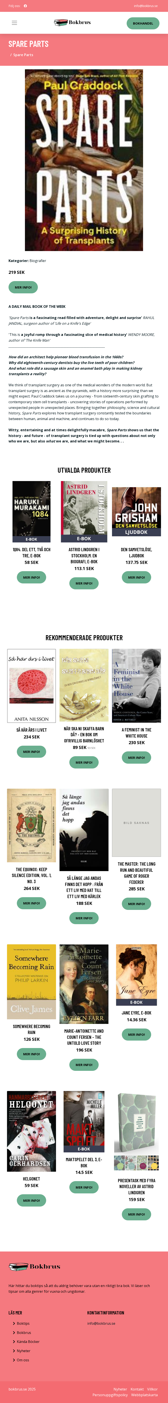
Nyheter (23, 1350)
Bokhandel (143, 23)
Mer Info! (23, 287)
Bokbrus (24, 1332)
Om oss (23, 1360)
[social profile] (25, 6)
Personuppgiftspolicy (110, 1394)
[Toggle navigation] (14, 23)
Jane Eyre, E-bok (136, 1012)
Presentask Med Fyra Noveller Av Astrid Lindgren (136, 1186)
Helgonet (31, 1178)
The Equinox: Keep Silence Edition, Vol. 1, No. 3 (31, 875)
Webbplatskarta (144, 1394)
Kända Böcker (28, 1341)
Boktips (23, 1323)
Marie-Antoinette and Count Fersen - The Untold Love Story (84, 1037)
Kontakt (137, 1389)
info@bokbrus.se (146, 6)
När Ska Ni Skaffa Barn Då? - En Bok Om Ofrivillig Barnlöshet (84, 734)
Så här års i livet (31, 730)
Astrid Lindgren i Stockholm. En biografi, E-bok (84, 555)
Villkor (152, 1389)
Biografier (38, 260)
